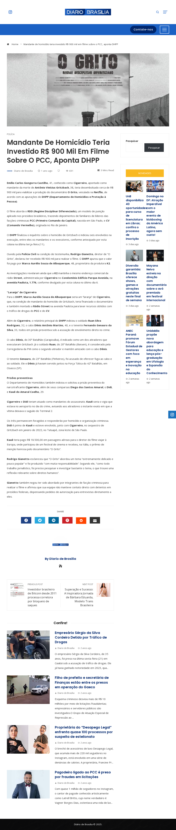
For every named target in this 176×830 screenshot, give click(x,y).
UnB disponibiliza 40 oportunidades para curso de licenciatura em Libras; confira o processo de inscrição (136, 217)
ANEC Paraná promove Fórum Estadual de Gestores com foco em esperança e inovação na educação (134, 352)
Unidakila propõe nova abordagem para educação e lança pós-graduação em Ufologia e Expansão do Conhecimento (156, 352)
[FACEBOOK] (26, 520)
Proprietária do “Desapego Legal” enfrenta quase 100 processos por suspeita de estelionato (84, 732)
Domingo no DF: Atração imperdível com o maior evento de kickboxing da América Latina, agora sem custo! (155, 215)
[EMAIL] (95, 520)
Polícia (11, 134)
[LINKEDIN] (53, 520)
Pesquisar (132, 141)
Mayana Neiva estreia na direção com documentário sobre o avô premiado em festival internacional (156, 283)
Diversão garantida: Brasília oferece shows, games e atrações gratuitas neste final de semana (134, 283)
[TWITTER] (40, 520)
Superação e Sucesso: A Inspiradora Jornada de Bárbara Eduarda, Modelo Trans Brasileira (78, 595)
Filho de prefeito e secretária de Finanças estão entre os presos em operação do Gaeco (82, 682)
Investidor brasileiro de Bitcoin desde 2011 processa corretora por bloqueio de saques (42, 595)
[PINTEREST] (67, 520)
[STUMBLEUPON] (81, 520)
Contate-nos (143, 29)
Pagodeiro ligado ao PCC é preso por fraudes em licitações (83, 774)
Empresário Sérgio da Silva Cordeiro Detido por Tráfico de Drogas (81, 637)
